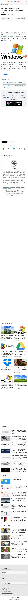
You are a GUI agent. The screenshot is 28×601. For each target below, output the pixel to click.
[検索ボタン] (1, 1)
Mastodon (5, 188)
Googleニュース (12, 188)
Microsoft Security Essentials (12, 36)
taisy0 (14, 168)
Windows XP (11, 141)
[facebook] (9, 597)
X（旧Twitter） (6, 187)
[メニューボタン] (26, 1)
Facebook (12, 187)
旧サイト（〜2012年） (7, 593)
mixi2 (18, 188)
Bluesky (22, 187)
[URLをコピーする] (24, 149)
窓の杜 (5, 74)
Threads (18, 187)
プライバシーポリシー (7, 591)
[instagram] (12, 597)
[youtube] (14, 597)
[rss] (17, 597)
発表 (5, 40)
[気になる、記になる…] (14, 1)
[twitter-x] (10, 597)
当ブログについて (6, 588)
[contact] (19, 597)
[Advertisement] (14, 26)
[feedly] (15, 597)
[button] (3, 149)
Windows (4, 14)
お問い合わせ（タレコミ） (8, 589)
